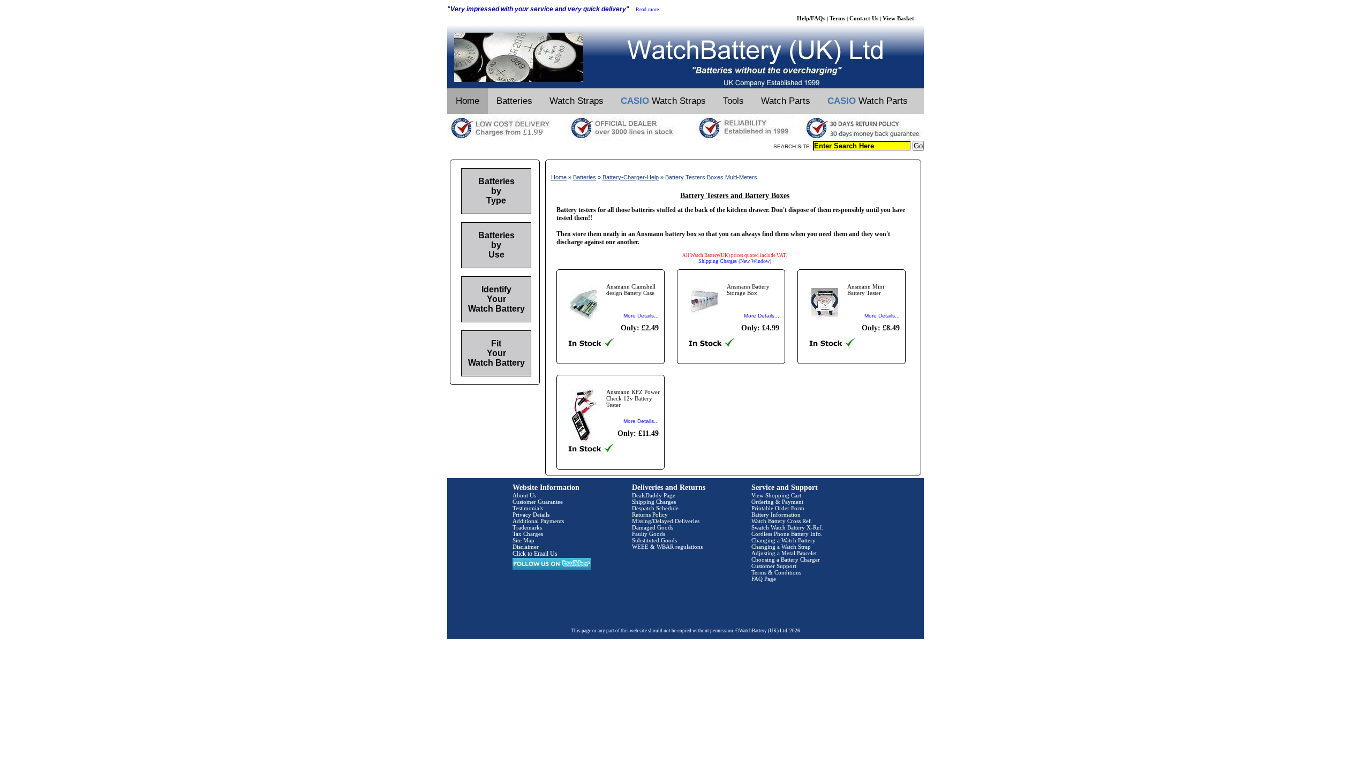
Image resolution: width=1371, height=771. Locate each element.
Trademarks (527, 527)
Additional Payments (538, 521)
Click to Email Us (535, 553)
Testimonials (528, 508)
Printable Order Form (777, 508)
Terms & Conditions (776, 572)
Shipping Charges (654, 501)
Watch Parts (785, 101)
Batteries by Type (496, 191)
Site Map (523, 540)
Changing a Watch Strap (781, 546)
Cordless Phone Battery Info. (787, 534)
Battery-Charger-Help (630, 177)
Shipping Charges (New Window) (734, 261)
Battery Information (776, 514)
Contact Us (863, 18)
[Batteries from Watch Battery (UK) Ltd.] (685, 86)
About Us (524, 495)
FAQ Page (763, 579)
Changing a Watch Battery (783, 540)
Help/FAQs (811, 18)
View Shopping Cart (776, 495)
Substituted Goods (654, 540)
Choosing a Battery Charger (785, 559)
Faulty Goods (648, 534)
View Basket (898, 18)
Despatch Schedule (655, 508)
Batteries (514, 101)
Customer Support (773, 566)
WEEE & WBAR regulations (667, 546)
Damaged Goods (652, 527)
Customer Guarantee (538, 501)
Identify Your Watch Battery (496, 299)
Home (467, 101)
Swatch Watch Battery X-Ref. (787, 527)
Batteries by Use (496, 245)
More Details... (641, 316)
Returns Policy (650, 514)
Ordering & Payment (777, 501)
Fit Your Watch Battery (496, 353)
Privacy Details (531, 514)
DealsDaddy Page (653, 495)
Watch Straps (576, 101)
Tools (733, 101)
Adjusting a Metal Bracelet (784, 553)
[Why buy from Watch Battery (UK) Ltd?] (685, 138)
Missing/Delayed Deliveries (665, 521)
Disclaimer (526, 546)
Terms (837, 18)
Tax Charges (528, 534)
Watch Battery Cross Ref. (781, 521)
